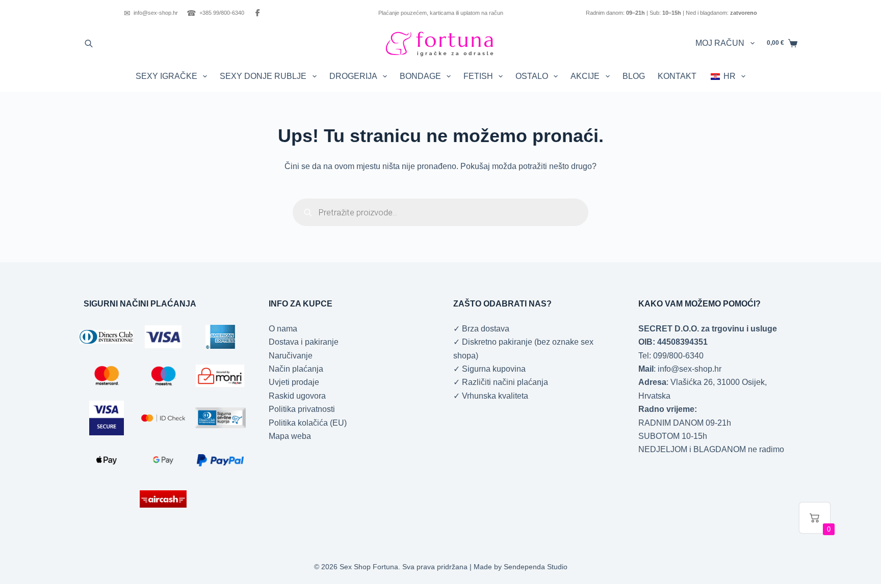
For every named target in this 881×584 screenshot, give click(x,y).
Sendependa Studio (535, 567)
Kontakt (677, 76)
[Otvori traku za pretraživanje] (89, 43)
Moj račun (719, 43)
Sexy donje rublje (263, 76)
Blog (634, 76)
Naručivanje (291, 355)
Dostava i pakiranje (304, 342)
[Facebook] (257, 12)
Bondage (420, 76)
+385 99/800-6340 (215, 13)
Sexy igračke (166, 76)
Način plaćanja (296, 369)
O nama (283, 328)
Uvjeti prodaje (294, 382)
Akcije (585, 76)
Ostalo (531, 76)
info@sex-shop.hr (151, 13)
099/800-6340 (678, 355)
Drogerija (353, 76)
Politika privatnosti (302, 409)
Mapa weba (290, 436)
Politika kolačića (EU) (308, 423)
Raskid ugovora (297, 396)
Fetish (478, 76)
